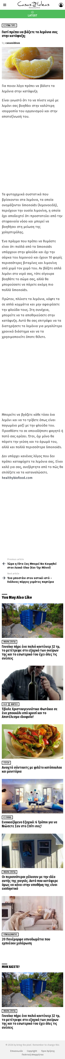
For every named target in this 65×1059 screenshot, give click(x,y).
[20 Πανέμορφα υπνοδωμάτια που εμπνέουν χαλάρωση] (32, 913)
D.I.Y (5, 704)
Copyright (32, 1051)
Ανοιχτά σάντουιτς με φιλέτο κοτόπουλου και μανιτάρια (32, 769)
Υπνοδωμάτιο (10, 934)
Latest (32, 15)
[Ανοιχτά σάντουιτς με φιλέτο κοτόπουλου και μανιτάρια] (32, 741)
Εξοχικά (7, 817)
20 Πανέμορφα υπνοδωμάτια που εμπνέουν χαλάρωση (26, 941)
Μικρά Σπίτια (9, 642)
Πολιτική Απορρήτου (33, 1054)
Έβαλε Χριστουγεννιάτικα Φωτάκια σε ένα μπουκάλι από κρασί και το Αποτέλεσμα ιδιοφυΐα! (29, 713)
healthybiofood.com (17, 478)
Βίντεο (14, 704)
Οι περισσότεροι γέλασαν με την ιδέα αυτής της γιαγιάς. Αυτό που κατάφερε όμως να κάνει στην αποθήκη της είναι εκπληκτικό (30, 883)
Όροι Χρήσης (48, 1051)
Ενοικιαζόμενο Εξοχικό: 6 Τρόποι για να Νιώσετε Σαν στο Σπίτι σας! (29, 824)
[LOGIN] (61, 4)
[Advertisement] (32, 155)
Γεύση (6, 762)
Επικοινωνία (16, 1051)
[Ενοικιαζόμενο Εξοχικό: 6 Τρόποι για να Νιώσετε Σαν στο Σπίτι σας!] (32, 796)
